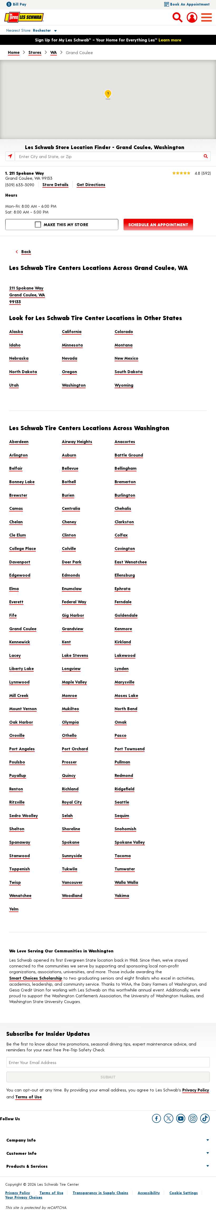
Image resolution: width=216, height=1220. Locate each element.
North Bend (126, 708)
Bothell (69, 481)
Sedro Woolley (23, 815)
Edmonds (71, 574)
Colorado (124, 331)
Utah (14, 384)
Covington (125, 548)
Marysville (124, 681)
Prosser (69, 761)
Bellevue (70, 468)
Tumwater (125, 868)
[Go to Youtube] (180, 1118)
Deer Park (71, 561)
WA (53, 52)
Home (13, 52)
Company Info (21, 1139)
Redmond (124, 775)
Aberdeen (18, 441)
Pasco (120, 735)
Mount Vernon (23, 708)
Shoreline (71, 828)
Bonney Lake (22, 481)
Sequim (122, 815)
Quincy (69, 775)
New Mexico (126, 357)
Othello (69, 735)
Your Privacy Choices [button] (23, 1197)
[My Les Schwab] (192, 17)
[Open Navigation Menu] (206, 17)
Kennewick (19, 641)
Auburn (69, 454)
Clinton (69, 534)
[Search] (206, 156)
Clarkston (124, 521)
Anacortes (125, 441)
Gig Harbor (73, 615)
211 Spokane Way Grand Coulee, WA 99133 (27, 294)
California (71, 331)
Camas (16, 508)
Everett (16, 601)
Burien (68, 494)
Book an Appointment (190, 4)
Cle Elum (17, 534)
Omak (121, 721)
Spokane (70, 841)
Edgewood (19, 574)
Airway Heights (77, 441)
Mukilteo (70, 708)
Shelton (16, 828)
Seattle (122, 801)
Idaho (15, 344)
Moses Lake (126, 695)
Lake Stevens (75, 655)
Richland (70, 788)
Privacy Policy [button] (195, 1089)
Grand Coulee (22, 628)
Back (26, 251)
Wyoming (124, 384)
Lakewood (125, 655)
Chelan (16, 521)
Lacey (15, 655)
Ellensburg (125, 574)
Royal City (72, 801)
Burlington (125, 494)
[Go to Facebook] (156, 1118)
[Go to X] (168, 1118)
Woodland (72, 895)
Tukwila (69, 868)
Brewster (18, 494)
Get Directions (91, 184)
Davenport (19, 561)
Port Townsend (130, 748)
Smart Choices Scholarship (35, 977)
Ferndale (123, 601)
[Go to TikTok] (205, 1118)
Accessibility (149, 1192)
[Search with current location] (10, 156)
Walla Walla (126, 882)
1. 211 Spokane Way (24, 172)
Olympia (70, 721)
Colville (69, 548)
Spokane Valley (130, 841)
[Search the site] (177, 17)
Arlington (18, 454)
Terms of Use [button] (28, 1096)
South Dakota (129, 371)
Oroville (16, 735)
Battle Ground (129, 454)
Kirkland (123, 641)
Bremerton (125, 481)
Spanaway (19, 841)
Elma (14, 588)
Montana (123, 344)
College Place (22, 548)
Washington (74, 384)
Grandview (72, 628)
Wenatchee (20, 895)
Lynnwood (19, 681)
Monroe (69, 695)
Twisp (15, 882)
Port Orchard (75, 748)
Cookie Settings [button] (183, 1192)
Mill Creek (18, 695)
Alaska (16, 331)
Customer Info (21, 1153)
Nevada (69, 357)
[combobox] (113, 156)
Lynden (122, 668)
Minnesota (72, 344)
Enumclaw (72, 588)
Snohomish (125, 828)
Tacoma (123, 855)
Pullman (122, 761)
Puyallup (17, 775)
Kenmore (123, 628)
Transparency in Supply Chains (100, 1192)
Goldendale (126, 615)
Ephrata (122, 588)
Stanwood (19, 855)
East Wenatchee (131, 561)
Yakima (122, 895)
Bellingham (125, 468)
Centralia (71, 508)
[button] (25, 30)
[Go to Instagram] (193, 1118)
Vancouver (72, 882)
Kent (66, 641)
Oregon (69, 371)
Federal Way (74, 601)
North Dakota (23, 371)
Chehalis (123, 508)
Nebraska (18, 357)
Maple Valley (74, 681)
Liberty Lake (21, 668)
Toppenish (19, 868)
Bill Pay (19, 4)
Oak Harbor (21, 721)
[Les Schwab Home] (24, 17)
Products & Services (27, 1166)
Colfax (121, 534)
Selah (67, 815)
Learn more (170, 39)
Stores (34, 52)
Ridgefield (124, 788)
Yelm (13, 908)
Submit (108, 1076)
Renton (16, 788)
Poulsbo (17, 761)
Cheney (69, 521)
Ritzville (16, 801)
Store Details (55, 184)
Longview (71, 668)
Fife (13, 615)
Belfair (15, 468)
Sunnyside (72, 855)
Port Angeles (22, 748)
